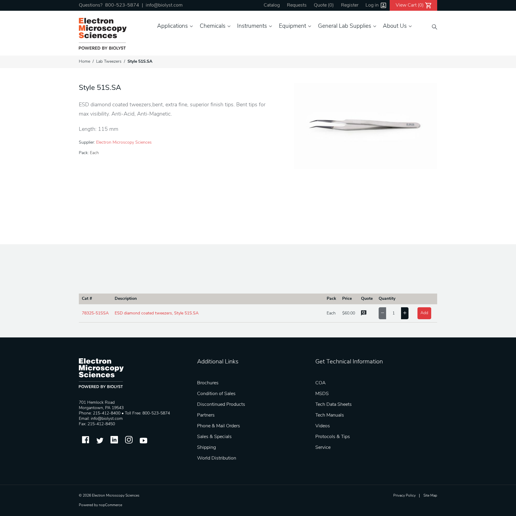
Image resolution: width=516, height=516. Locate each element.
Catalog (272, 5)
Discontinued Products (221, 404)
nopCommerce (110, 505)
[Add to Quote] (363, 314)
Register (349, 5)
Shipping (206, 447)
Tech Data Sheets (333, 404)
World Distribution (216, 458)
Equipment (292, 26)
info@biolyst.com (164, 5)
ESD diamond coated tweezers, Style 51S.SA (157, 313)
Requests (297, 5)
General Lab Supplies (344, 26)
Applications (172, 26)
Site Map (430, 495)
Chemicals (212, 26)
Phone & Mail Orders (218, 426)
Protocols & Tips (332, 436)
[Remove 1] (382, 313)
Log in (372, 5)
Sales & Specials (214, 436)
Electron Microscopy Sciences (124, 142)
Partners (206, 415)
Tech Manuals (329, 415)
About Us (395, 26)
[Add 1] (404, 313)
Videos (322, 426)
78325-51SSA (95, 313)
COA (320, 383)
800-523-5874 (122, 5)
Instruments (252, 26)
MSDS (322, 393)
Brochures (208, 383)
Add (424, 313)
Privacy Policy (404, 495)
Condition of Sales (216, 393)
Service (323, 447)
